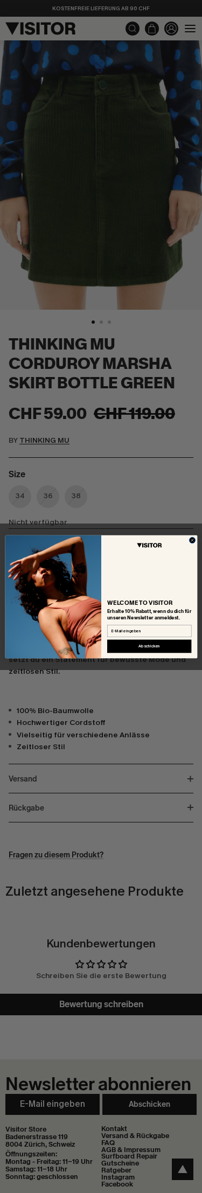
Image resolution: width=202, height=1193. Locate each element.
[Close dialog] (192, 540)
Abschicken (149, 645)
